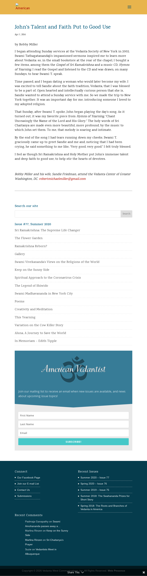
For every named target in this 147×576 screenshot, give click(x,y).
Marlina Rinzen (33, 539)
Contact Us (23, 489)
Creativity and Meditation (34, 309)
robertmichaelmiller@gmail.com (62, 179)
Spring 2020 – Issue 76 (93, 483)
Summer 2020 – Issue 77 (94, 477)
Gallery (20, 254)
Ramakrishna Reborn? (31, 246)
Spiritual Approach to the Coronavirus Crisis (48, 278)
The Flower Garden (28, 238)
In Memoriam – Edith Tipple (36, 341)
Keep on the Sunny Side (32, 270)
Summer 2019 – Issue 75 (94, 489)
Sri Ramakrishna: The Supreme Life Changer (47, 230)
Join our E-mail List (28, 483)
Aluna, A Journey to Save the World (40, 333)
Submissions (24, 496)
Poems (19, 301)
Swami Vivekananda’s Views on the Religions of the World (57, 262)
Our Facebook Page (28, 477)
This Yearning (25, 317)
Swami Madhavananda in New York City (44, 293)
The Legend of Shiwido (31, 286)
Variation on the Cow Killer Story (39, 325)
